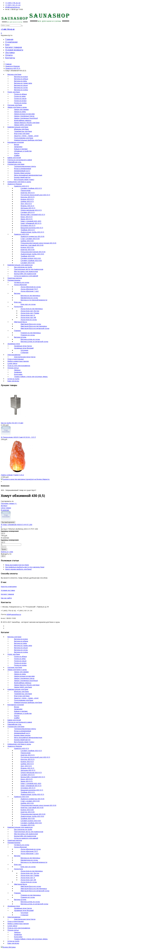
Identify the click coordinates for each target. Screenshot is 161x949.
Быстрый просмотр (8, 522)
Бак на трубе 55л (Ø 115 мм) (12, 423)
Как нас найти (6, 598)
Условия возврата (14, 49)
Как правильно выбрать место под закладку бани (24, 567)
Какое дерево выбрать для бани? (18, 569)
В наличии (5, 510)
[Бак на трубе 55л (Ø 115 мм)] (15, 420)
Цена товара (6, 508)
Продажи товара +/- (9, 503)
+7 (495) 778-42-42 (12, 3)
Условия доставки (8, 590)
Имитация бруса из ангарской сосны (35, 328)
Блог (7, 44)
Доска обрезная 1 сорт (30, 291)
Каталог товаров (13, 47)
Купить (4, 549)
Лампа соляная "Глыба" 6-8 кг (12, 475)
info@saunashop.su (12, 7)
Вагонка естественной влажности (34, 300)
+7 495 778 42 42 (7, 29)
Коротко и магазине (9, 586)
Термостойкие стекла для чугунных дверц (31, 376)
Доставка (10, 52)
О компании (11, 42)
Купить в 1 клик (7, 552)
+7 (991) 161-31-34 (12, 5)
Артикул (4, 505)
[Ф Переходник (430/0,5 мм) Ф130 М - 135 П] (6, 435)
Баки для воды (13, 381)
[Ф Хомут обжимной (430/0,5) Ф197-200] (6, 520)
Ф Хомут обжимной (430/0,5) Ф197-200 (16, 524)
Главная (9, 39)
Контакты (10, 57)
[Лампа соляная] (17, 472)
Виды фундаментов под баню (17, 565)
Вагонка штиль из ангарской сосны (34, 341)
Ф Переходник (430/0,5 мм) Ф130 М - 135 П (18, 437)
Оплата (8, 55)
